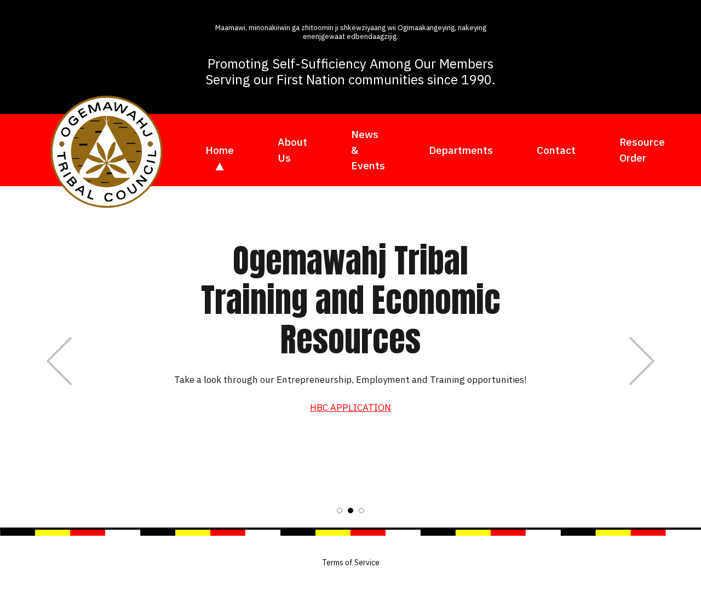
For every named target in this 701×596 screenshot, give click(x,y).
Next (641, 361)
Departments (461, 150)
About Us (292, 149)
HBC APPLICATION (350, 408)
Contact (556, 150)
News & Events (368, 150)
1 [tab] (339, 510)
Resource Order (642, 149)
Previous (59, 361)
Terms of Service (351, 563)
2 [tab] (350, 510)
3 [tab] (361, 510)
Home (219, 150)
